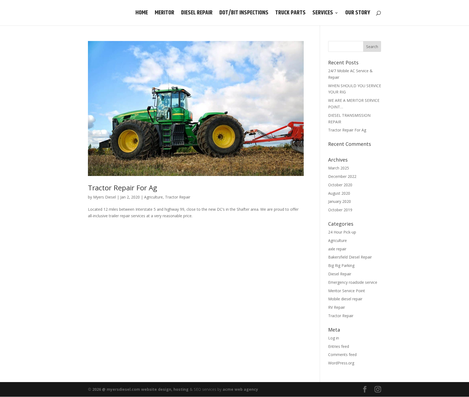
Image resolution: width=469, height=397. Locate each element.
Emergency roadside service (352, 282)
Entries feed (338, 346)
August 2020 (339, 193)
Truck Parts (290, 14)
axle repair (337, 248)
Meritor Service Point (346, 290)
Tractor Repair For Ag (122, 188)
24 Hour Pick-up (342, 232)
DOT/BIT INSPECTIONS (243, 14)
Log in (333, 338)
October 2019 (340, 209)
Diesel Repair (197, 14)
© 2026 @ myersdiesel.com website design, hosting (138, 389)
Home (141, 14)
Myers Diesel (104, 197)
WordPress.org (341, 363)
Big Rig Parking (341, 265)
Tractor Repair (177, 197)
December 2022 (342, 176)
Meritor (164, 14)
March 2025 (338, 168)
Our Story (357, 14)
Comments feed (342, 354)
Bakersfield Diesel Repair (350, 257)
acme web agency (240, 389)
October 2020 (340, 184)
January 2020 (339, 201)
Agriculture (153, 197)
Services (322, 14)
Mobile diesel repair (345, 298)
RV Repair (336, 307)
